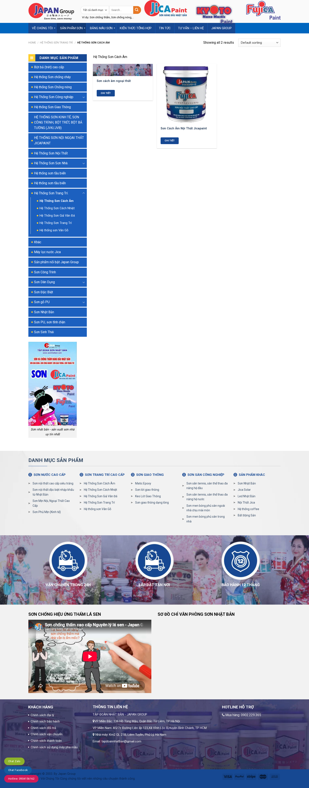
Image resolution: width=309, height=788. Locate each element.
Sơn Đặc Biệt (43, 292)
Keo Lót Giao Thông (148, 496)
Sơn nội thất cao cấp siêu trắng (53, 483)
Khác (37, 242)
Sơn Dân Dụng (44, 282)
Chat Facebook (18, 770)
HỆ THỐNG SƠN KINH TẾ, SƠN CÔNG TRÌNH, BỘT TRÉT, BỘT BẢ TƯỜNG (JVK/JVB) (58, 122)
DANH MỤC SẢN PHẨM (55, 460)
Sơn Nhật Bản (44, 312)
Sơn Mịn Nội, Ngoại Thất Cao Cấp (51, 503)
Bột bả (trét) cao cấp (49, 67)
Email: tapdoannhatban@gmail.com (117, 741)
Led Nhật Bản (246, 496)
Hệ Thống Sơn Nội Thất (51, 153)
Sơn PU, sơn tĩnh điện (49, 322)
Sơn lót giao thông (147, 489)
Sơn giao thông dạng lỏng (152, 502)
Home (32, 42)
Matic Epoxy (143, 483)
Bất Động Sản (247, 515)
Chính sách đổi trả (43, 728)
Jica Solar (244, 489)
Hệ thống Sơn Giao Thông (52, 107)
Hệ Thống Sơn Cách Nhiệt (57, 208)
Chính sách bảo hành (45, 721)
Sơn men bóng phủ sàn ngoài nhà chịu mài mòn (205, 508)
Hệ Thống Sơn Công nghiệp (53, 97)
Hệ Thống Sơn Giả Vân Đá (57, 215)
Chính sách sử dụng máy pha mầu (54, 747)
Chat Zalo (14, 761)
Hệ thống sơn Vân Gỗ (54, 230)
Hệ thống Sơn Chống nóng (53, 87)
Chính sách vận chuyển (46, 734)
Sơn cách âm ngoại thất (114, 81)
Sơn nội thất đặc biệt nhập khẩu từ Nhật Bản (53, 492)
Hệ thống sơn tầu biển (50, 173)
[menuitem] (42, 28)
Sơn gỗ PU (42, 302)
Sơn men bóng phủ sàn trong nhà (205, 519)
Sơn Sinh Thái (44, 332)
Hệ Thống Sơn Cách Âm (57, 201)
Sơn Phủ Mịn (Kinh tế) (47, 512)
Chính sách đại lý (42, 715)
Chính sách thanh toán (46, 741)
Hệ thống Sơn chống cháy (52, 77)
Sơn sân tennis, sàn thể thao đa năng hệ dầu (207, 486)
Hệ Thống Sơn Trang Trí (56, 223)
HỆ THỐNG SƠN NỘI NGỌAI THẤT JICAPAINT (59, 140)
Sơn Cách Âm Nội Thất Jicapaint (184, 128)
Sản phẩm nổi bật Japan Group (56, 262)
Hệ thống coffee (248, 509)
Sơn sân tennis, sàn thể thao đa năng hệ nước (207, 497)
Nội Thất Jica (246, 502)
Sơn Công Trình (45, 272)
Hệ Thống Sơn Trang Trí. (56, 42)
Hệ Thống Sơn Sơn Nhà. (51, 163)
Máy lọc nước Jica (47, 252)
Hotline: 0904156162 (21, 778)
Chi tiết (106, 93)
